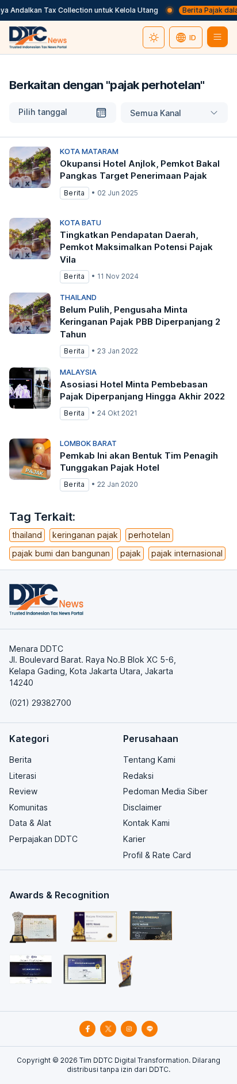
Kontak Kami (146, 823)
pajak (130, 553)
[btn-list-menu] (217, 36)
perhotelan (149, 535)
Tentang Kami (149, 759)
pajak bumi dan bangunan (61, 553)
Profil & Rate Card (157, 855)
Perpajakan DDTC (43, 839)
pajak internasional (187, 553)
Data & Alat (30, 823)
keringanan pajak (85, 535)
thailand (27, 535)
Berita (20, 759)
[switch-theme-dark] (154, 37)
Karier (134, 839)
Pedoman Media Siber (165, 791)
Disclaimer (142, 807)
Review (23, 791)
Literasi (22, 776)
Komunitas (28, 807)
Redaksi (138, 776)
